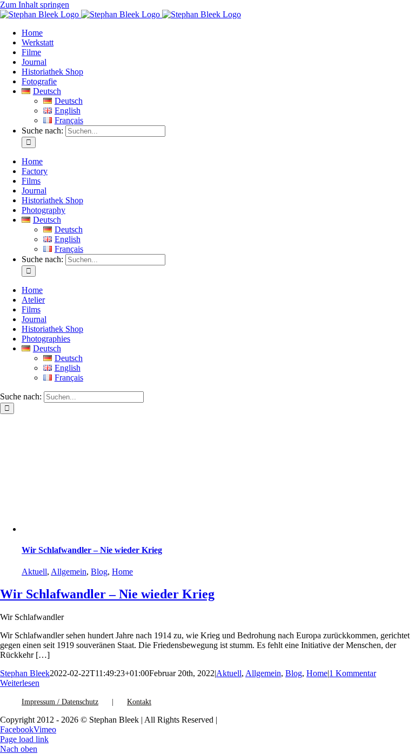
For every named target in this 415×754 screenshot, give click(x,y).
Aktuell (34, 571)
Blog (99, 571)
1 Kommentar (352, 673)
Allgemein (68, 571)
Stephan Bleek (25, 673)
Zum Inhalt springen (34, 4)
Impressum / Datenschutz (60, 702)
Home (122, 571)
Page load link (24, 739)
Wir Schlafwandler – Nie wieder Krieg (92, 550)
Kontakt (139, 702)
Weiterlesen (19, 683)
